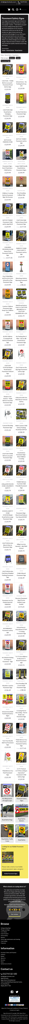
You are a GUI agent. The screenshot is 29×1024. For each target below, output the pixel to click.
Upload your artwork (6, 963)
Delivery (3, 954)
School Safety (4, 935)
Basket (2, 956)
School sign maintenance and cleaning (10, 939)
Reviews (3, 960)
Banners (12, 58)
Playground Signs (5, 930)
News (2, 962)
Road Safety (21, 681)
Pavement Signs (7, 274)
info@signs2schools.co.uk (8, 2)
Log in (17, 1010)
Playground (21, 190)
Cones (18, 58)
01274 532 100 (10, 974)
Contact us (12, 1010)
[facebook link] (12, 991)
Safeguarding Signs (6, 928)
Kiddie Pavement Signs (10, 873)
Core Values (4, 931)
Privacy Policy (22, 1008)
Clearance (3, 943)
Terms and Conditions (12, 1008)
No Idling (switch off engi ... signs (8, 479)
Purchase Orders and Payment (8, 952)
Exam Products (5, 933)
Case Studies (4, 941)
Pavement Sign (5, 61)
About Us (3, 958)
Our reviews (14, 914)
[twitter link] (17, 991)
